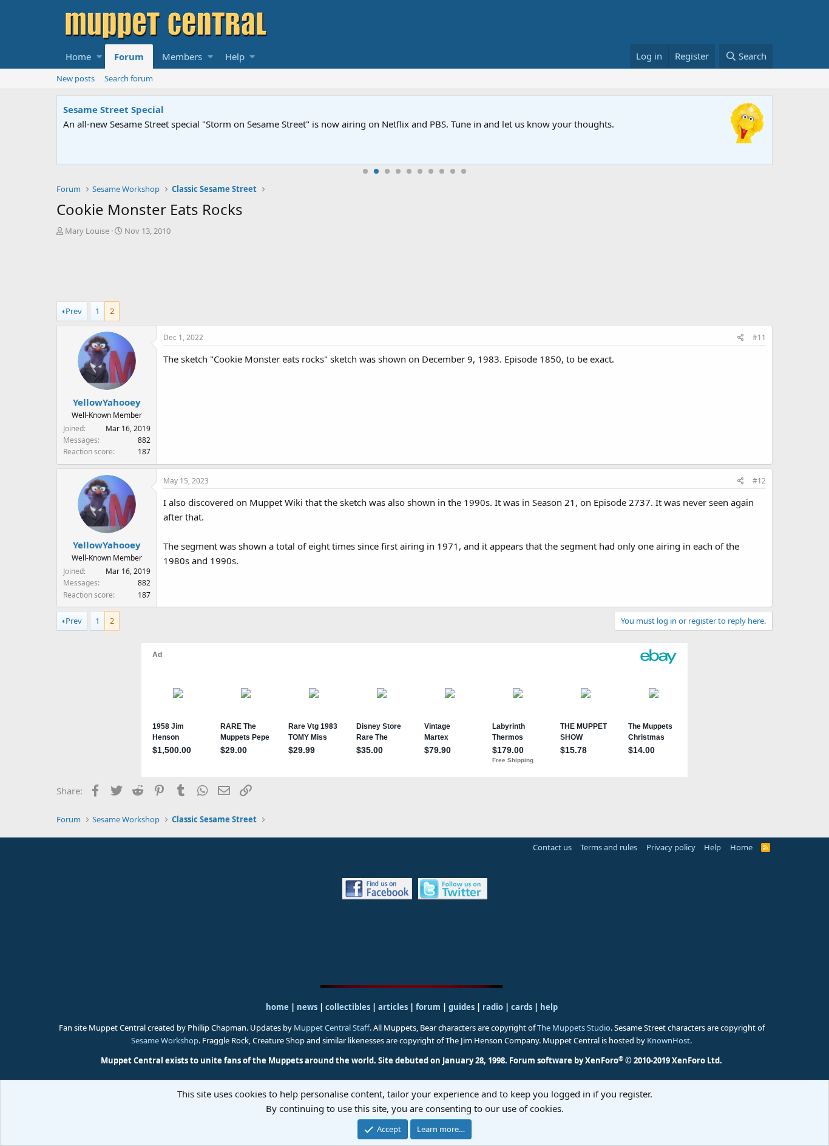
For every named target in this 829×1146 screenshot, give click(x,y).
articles (394, 1006)
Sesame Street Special (113, 109)
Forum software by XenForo (615, 1060)
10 (463, 171)
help (549, 1006)
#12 (759, 481)
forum (428, 1006)
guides (461, 1006)
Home (78, 56)
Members (182, 56)
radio (492, 1006)
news (307, 1006)
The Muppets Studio (574, 1027)
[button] (99, 56)
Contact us (552, 847)
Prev (74, 310)
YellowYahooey (107, 402)
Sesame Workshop (164, 1040)
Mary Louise (87, 230)
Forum (129, 56)
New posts (75, 78)
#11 (759, 337)
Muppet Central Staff (332, 1027)
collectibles (347, 1006)
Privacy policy (670, 847)
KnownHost (668, 1040)
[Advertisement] (414, 270)
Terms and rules (608, 847)
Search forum (128, 78)
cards (521, 1006)
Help (235, 56)
